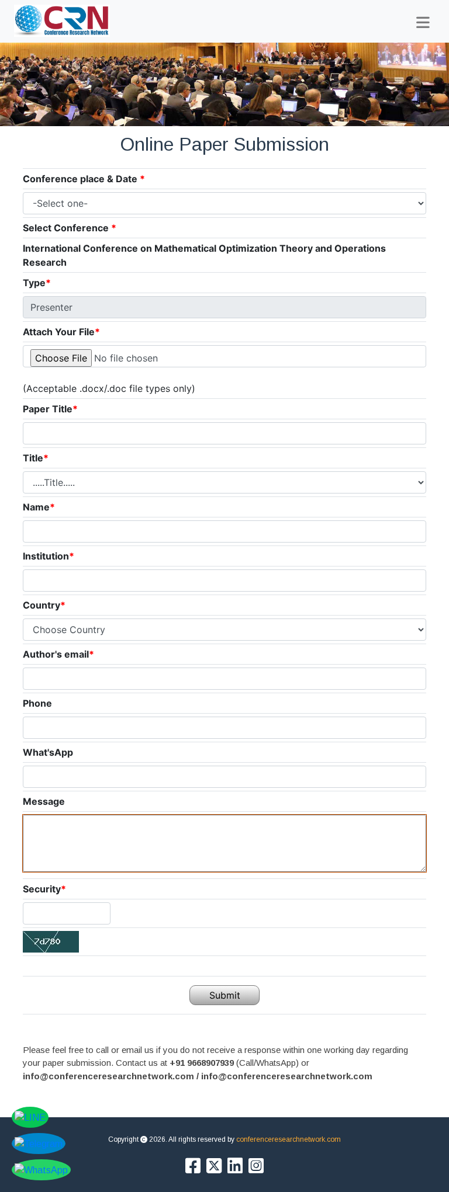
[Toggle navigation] (423, 22)
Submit (224, 995)
